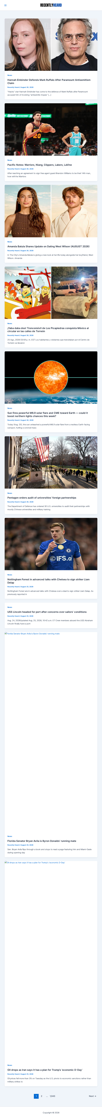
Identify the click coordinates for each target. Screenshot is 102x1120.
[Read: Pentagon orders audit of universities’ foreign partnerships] (51, 462)
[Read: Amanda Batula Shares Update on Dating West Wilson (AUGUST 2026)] (51, 211)
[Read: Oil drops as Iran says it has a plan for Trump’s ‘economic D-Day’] (51, 960)
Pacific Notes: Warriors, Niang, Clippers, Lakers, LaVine (39, 164)
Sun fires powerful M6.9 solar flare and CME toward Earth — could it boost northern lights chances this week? (47, 414)
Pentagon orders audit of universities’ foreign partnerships (41, 497)
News (9, 75)
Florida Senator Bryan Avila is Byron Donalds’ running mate (41, 840)
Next (92, 1096)
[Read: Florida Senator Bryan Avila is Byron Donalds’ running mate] (51, 732)
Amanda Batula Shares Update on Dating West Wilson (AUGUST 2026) (48, 246)
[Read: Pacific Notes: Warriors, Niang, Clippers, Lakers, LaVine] (51, 129)
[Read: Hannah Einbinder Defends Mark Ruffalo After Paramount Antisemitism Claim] (51, 44)
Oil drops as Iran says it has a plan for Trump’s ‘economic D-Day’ (44, 1069)
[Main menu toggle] (5, 5)
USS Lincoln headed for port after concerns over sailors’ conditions (47, 611)
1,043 (52, 1096)
